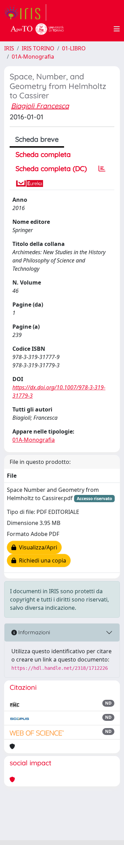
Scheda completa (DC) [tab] (51, 168)
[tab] (102, 168)
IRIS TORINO (38, 48)
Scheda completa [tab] (43, 154)
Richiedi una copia (41, 560)
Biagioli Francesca (40, 105)
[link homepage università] (37, 29)
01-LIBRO (74, 48)
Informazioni (33, 632)
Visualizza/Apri (36, 547)
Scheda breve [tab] (37, 139)
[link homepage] (25, 12)
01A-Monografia (33, 56)
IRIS (9, 48)
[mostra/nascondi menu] (117, 29)
